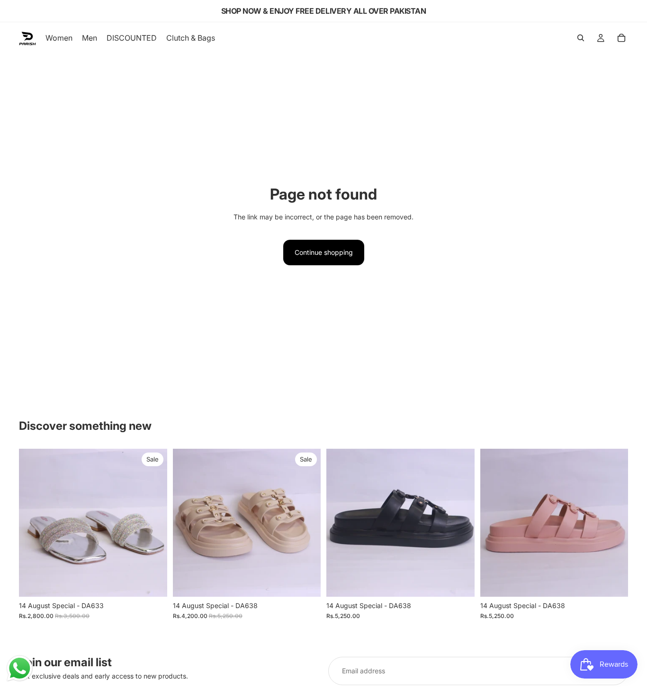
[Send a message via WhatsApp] (20, 668)
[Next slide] (153, 522)
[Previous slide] (33, 522)
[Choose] (152, 582)
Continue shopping (324, 252)
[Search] (580, 37)
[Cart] (621, 37)
